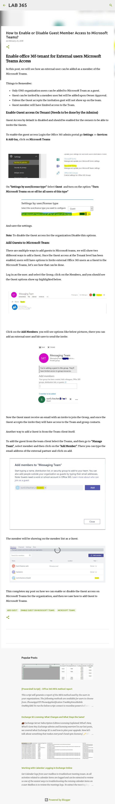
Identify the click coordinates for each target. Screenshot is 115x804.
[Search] (31, 5)
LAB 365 (17, 5)
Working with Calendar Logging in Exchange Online (47, 768)
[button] (8, 47)
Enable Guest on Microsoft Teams (37, 610)
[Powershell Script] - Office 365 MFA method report (47, 689)
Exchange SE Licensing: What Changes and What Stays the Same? (53, 717)
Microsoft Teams (66, 610)
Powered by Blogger (59, 799)
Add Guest (12, 610)
